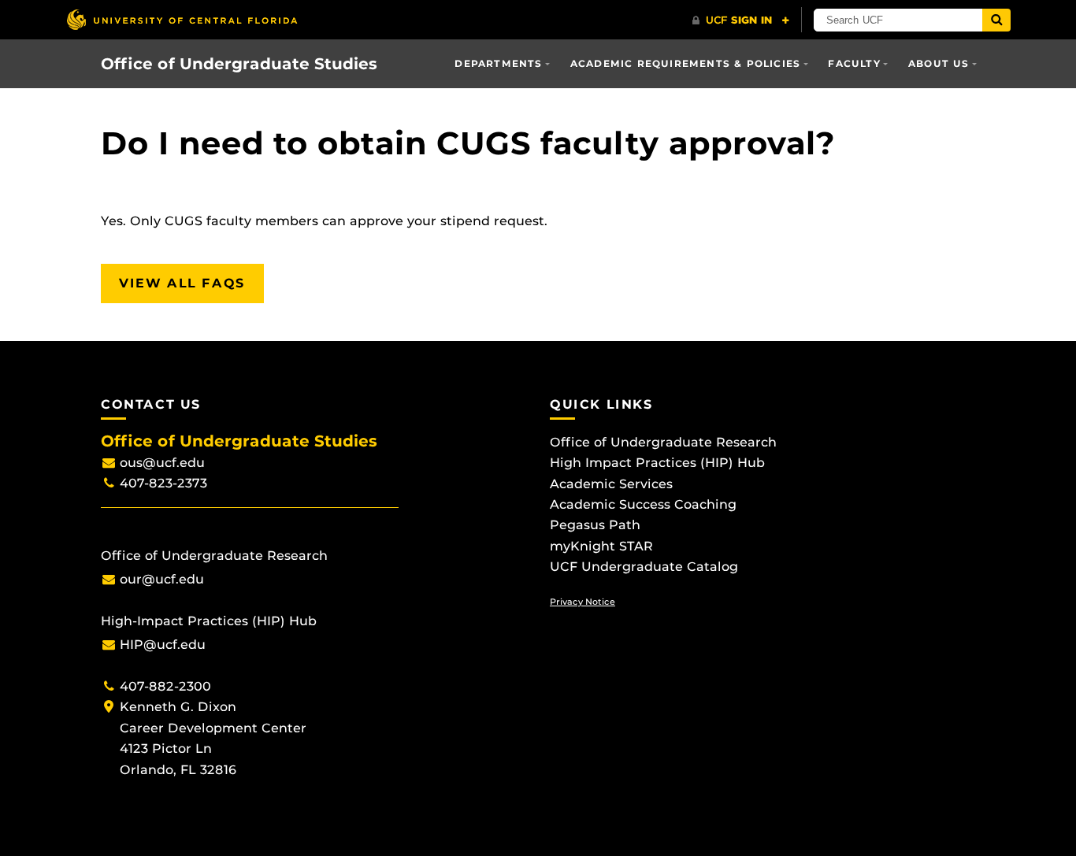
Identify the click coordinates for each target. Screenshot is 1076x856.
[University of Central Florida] (182, 19)
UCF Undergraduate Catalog (644, 566)
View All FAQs (182, 283)
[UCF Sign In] (741, 20)
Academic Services (611, 483)
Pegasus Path (595, 524)
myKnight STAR (601, 546)
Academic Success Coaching (643, 504)
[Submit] (996, 20)
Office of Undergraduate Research (663, 442)
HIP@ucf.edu (163, 644)
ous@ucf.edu (162, 462)
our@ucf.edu (162, 579)
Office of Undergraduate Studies (239, 63)
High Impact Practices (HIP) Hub (657, 462)
